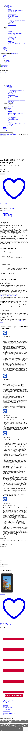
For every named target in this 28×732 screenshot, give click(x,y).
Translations (5, 715)
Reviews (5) (5, 218)
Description (5, 213)
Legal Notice (5, 705)
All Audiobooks (8, 46)
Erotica (9, 9)
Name (1, 557)
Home (4, 2)
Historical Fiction (12, 12)
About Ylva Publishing (8, 700)
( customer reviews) (4, 166)
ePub (13, 208)
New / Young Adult (12, 11)
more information (3, 721)
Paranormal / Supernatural (13, 16)
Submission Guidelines (8, 709)
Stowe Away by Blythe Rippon (6, 624)
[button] (2, 594)
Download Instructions (8, 215)
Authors (4, 47)
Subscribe (5, 48)
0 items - (3, 72)
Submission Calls (6, 711)
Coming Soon (8, 5)
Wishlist (4, 55)
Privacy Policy (6, 706)
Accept (9, 721)
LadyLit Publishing (12, 25)
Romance (10, 7)
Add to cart (3, 174)
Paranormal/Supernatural (13, 39)
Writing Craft (11, 22)
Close (1, 730)
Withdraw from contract (8, 707)
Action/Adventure (12, 14)
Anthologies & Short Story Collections (16, 20)
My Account (5, 56)
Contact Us (5, 50)
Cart (4, 58)
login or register (14, 53)
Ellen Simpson (7, 210)
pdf (10, 208)
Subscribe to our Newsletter (9, 713)
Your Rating (2, 544)
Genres (5, 134)
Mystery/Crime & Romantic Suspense (16, 10)
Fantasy (9, 17)
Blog (4, 49)
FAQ (4, 714)
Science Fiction (11, 15)
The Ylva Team (6, 701)
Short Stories (11, 21)
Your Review (3, 546)
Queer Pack (10, 26)
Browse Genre (8, 6)
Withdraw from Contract (8, 216)
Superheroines (11, 18)
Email (1, 560)
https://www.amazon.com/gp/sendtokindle (9, 295)
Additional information (8, 214)
